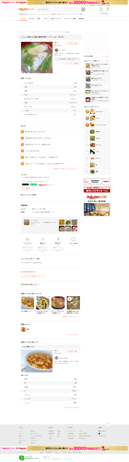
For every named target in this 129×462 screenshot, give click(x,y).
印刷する (28, 188)
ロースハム (64, 14)
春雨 (25, 91)
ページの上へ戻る (108, 424)
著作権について (58, 452)
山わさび (59, 14)
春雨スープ (58, 32)
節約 (59, 436)
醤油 (81, 14)
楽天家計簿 (92, 5)
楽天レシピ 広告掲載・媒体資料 (74, 452)
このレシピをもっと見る (70, 407)
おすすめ (23, 18)
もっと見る (105, 56)
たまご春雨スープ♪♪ (28, 346)
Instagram (103, 436)
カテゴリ (31, 18)
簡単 (59, 433)
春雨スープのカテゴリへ (70, 316)
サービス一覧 (46, 458)
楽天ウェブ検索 (82, 433)
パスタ (50, 436)
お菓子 (50, 438)
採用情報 (64, 452)
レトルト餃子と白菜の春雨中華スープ (42, 212)
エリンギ (75, 14)
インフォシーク (84, 5)
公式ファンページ (56, 18)
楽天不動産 (70, 433)
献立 (39, 18)
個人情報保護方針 (48, 452)
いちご (70, 14)
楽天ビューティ (72, 436)
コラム (45, 18)
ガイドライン (34, 440)
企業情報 (41, 452)
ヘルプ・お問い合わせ (36, 436)
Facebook (103, 431)
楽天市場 (108, 5)
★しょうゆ (28, 106)
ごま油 (26, 110)
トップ (20, 431)
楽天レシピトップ (23, 32)
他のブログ (52, 185)
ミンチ (38, 14)
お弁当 (59, 431)
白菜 (25, 87)
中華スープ (49, 32)
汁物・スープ (40, 32)
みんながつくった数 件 (67, 59)
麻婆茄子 (54, 14)
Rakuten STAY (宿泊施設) (85, 436)
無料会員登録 (105, 13)
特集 (20, 443)
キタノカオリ (33, 14)
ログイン (108, 10)
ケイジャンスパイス (46, 14)
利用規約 (33, 438)
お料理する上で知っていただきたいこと (65, 169)
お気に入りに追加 (73, 43)
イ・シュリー (34, 220)
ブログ (80, 431)
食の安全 (81, 18)
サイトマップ (34, 433)
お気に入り (101, 10)
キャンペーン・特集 (69, 18)
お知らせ (33, 443)
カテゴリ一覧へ (73, 334)
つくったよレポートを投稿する (71, 63)
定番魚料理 (51, 433)
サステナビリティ (68, 458)
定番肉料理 (51, 431)
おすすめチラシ (100, 5)
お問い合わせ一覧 (57, 458)
